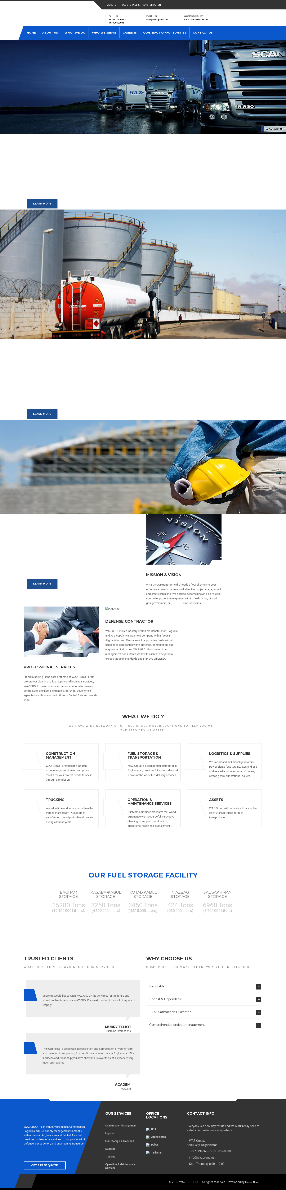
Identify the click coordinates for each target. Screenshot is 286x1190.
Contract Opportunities (164, 32)
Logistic (110, 1133)
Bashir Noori (252, 1182)
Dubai (154, 1144)
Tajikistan (156, 1152)
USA (153, 1129)
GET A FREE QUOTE (44, 1165)
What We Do (74, 32)
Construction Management (121, 1125)
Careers (130, 32)
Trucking (110, 1156)
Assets (111, 5)
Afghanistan (158, 1136)
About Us (50, 32)
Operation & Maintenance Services (120, 1166)
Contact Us (203, 32)
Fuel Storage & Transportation (141, 5)
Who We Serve (104, 32)
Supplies (110, 1148)
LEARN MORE (42, 203)
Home (31, 32)
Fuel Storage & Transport (119, 1141)
